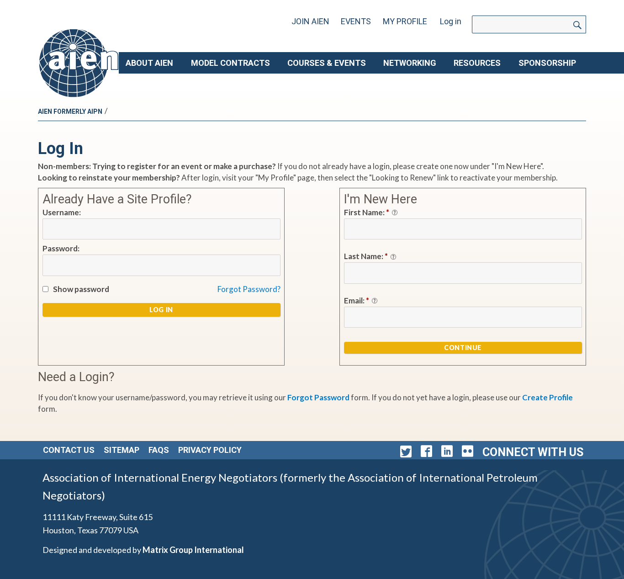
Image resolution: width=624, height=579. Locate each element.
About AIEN (149, 63)
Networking (409, 63)
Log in (450, 21)
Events (356, 21)
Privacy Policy (210, 450)
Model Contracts (230, 63)
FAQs (158, 450)
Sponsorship (547, 63)
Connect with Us (532, 452)
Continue (462, 347)
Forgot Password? (248, 289)
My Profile (405, 21)
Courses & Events (326, 63)
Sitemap (121, 450)
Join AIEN (310, 21)
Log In (161, 309)
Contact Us (69, 450)
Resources (477, 63)
